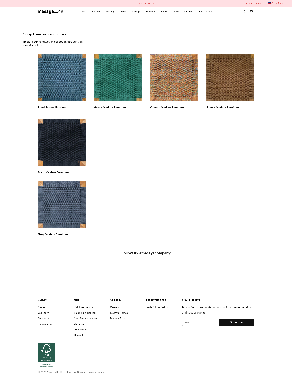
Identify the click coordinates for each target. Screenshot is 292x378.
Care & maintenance (85, 318)
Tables (122, 11)
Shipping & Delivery (85, 312)
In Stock (95, 11)
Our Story (43, 312)
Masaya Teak (117, 318)
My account (80, 329)
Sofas (164, 11)
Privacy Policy (96, 372)
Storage (136, 11)
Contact (78, 335)
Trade (258, 3)
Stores (249, 3)
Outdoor (188, 11)
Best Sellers (205, 11)
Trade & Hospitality (157, 307)
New (83, 11)
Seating (110, 11)
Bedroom (150, 11)
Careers (114, 307)
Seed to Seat (45, 318)
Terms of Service (76, 372)
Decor (175, 11)
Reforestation (45, 323)
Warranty (79, 323)
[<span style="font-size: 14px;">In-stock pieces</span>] (146, 3)
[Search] (243, 11)
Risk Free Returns (83, 307)
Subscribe (236, 322)
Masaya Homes (119, 312)
